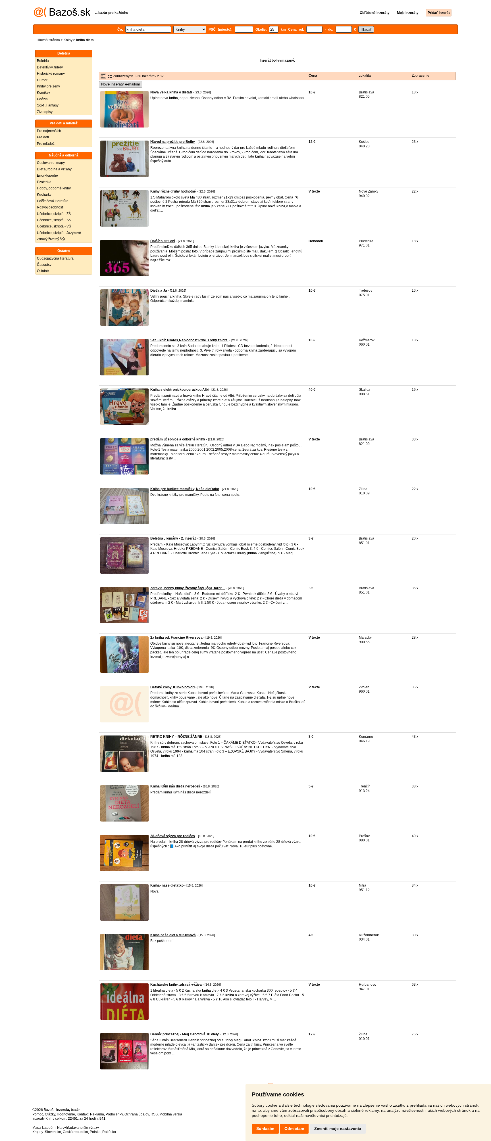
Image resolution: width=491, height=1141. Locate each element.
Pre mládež (46, 144)
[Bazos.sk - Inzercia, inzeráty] (62, 16)
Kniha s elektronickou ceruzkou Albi (179, 390)
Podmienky (114, 1114)
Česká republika (75, 1132)
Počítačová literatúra (52, 201)
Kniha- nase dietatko (167, 885)
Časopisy (44, 265)
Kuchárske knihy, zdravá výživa (176, 985)
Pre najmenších (49, 131)
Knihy (68, 40)
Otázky (50, 1114)
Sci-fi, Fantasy (48, 105)
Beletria (43, 61)
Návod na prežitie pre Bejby (172, 142)
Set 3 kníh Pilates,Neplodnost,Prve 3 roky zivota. (189, 340)
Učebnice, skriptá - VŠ (54, 226)
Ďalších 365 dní (162, 241)
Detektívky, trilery (50, 67)
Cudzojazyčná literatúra (55, 258)
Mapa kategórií (43, 1128)
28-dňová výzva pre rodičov (172, 836)
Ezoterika (44, 182)
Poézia (42, 99)
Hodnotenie (66, 1114)
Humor (42, 80)
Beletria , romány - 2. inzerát (173, 538)
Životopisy (45, 112)
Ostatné (43, 271)
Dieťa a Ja (158, 290)
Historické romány (51, 74)
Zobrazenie (420, 76)
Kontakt (82, 1114)
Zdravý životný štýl (51, 239)
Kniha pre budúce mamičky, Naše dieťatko (184, 489)
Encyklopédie (47, 175)
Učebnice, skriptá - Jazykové (59, 233)
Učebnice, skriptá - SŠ (54, 220)
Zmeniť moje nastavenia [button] (337, 1128)
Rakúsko (109, 1132)
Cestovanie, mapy (51, 163)
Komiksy (43, 93)
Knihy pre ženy (48, 86)
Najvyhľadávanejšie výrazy (78, 1128)
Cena (313, 76)
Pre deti (43, 137)
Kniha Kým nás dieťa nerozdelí (175, 786)
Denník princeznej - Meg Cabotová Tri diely (184, 1034)
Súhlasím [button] (265, 1128)
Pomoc (37, 1114)
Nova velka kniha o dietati (171, 92)
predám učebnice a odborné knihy (177, 439)
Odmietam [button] (294, 1128)
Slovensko (53, 1132)
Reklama (97, 1114)
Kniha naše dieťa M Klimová (173, 935)
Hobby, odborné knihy (54, 188)
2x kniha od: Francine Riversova (176, 638)
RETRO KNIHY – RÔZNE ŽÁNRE (176, 737)
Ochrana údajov (136, 1114)
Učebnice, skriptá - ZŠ (54, 214)
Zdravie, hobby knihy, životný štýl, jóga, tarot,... (187, 588)
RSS (154, 1114)
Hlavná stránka (48, 40)
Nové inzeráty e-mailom (120, 84)
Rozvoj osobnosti (50, 207)
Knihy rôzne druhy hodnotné (173, 191)
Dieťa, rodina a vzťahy (54, 169)
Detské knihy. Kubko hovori (172, 687)
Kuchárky (44, 195)
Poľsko (95, 1132)
